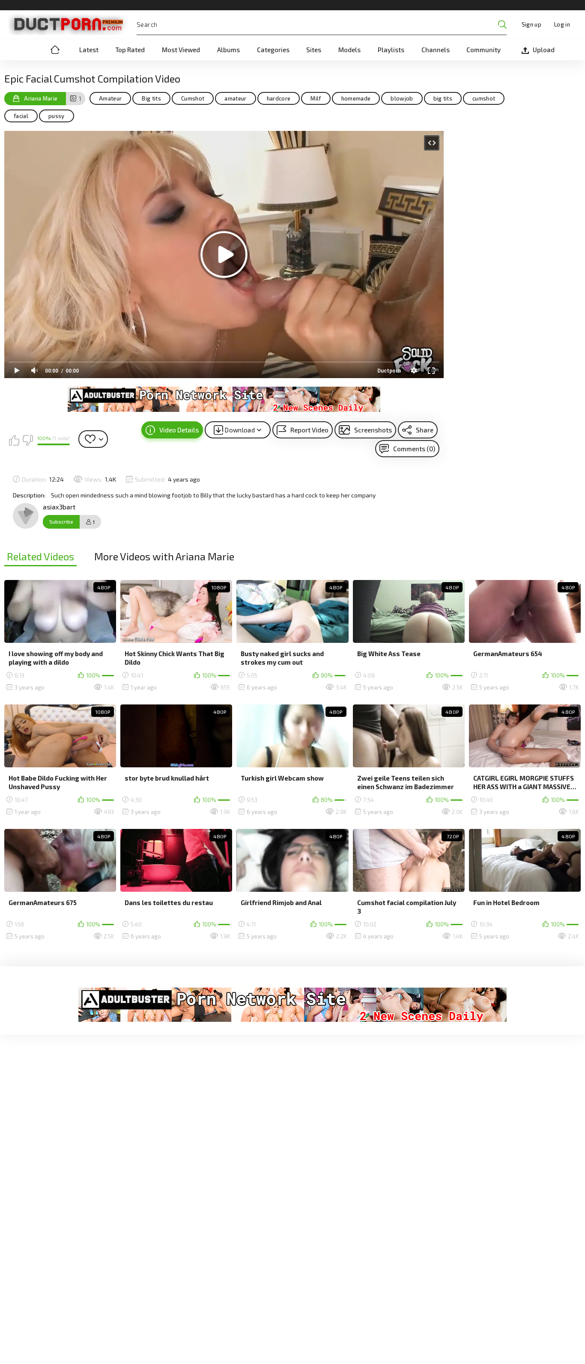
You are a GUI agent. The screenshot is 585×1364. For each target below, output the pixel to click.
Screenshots (373, 430)
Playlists (391, 49)
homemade (356, 98)
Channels (435, 49)
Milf (315, 98)
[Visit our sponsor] (224, 399)
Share (424, 430)
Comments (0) (414, 449)
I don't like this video (27, 440)
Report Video (309, 430)
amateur (235, 98)
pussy (56, 115)
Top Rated (130, 49)
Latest (88, 49)
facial (21, 115)
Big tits (151, 98)
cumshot (483, 98)
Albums (228, 49)
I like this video (14, 440)
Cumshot (192, 98)
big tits (443, 98)
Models (349, 49)
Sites (313, 49)
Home (55, 49)
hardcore (279, 98)
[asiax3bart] (26, 516)
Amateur (110, 98)
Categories (273, 49)
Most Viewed (181, 49)
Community (483, 49)
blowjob (402, 98)
